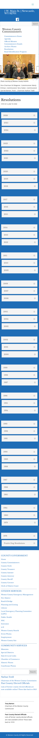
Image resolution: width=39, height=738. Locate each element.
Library (4, 608)
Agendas (7, 39)
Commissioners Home (13, 36)
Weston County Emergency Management (17, 595)
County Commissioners (10, 563)
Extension (5, 624)
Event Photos (6, 634)
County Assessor (7, 573)
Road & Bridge (6, 601)
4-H (2, 627)
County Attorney (7, 576)
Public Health (6, 617)
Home (3, 559)
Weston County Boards (10, 631)
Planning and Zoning (9, 605)
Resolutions (8, 49)
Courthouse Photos (8, 666)
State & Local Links (8, 656)
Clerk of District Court (10, 586)
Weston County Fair (8, 640)
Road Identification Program (15, 52)
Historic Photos (7, 663)
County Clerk (6, 566)
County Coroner (7, 583)
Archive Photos (10, 47)
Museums (4, 649)
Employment (6, 637)
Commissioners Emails (13, 44)
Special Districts (7, 652)
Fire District (5, 598)
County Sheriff (7, 579)
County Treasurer (8, 569)
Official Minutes (10, 41)
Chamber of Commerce (10, 659)
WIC (3, 621)
